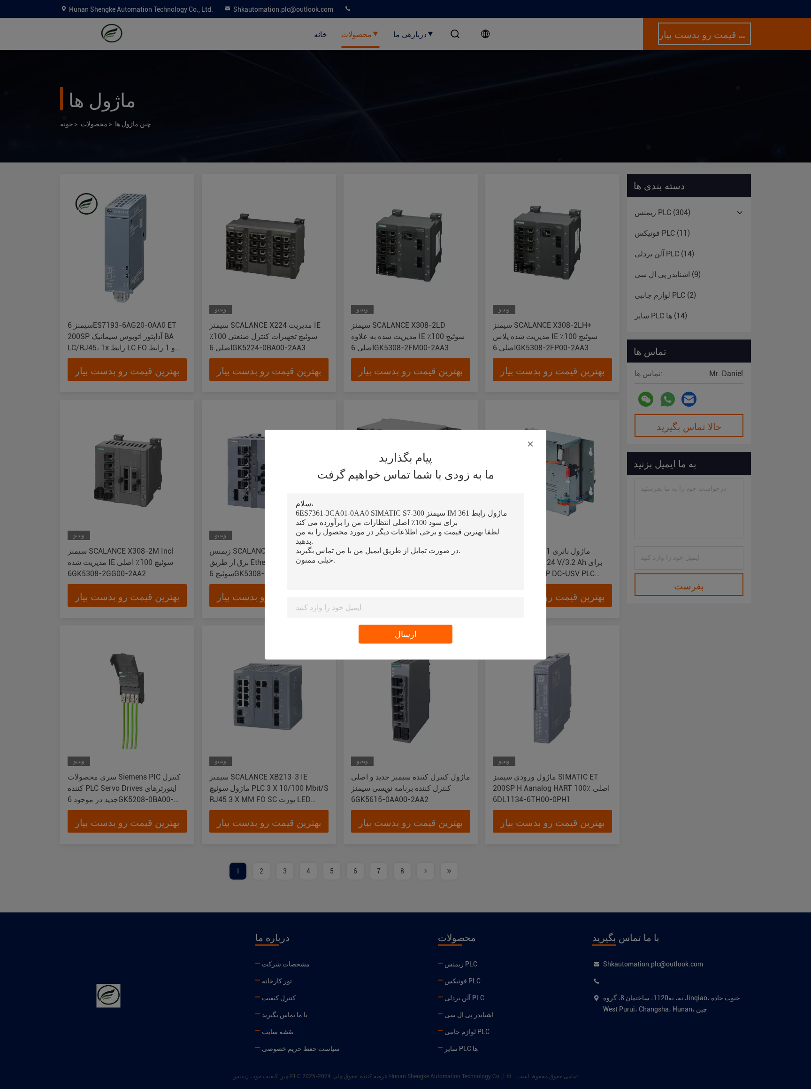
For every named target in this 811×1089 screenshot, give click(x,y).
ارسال (406, 634)
